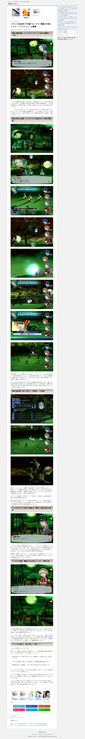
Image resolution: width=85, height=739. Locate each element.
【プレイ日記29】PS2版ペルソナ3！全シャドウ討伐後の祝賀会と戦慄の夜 (31, 725)
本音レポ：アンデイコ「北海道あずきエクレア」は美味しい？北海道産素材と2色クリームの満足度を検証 (67, 23)
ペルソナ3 (14, 717)
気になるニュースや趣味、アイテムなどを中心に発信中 (42, 734)
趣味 (15, 715)
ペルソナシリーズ (19, 717)
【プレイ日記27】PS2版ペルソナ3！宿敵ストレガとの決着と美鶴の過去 (30, 723)
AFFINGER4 (54, 736)
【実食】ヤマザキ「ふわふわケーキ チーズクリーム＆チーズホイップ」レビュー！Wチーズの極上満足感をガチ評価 (68, 28)
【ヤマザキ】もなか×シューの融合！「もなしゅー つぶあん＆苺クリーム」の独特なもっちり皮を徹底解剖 (68, 18)
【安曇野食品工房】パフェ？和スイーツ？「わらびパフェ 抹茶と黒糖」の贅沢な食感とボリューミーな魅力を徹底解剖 (68, 13)
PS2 (12, 715)
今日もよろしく (13, 4)
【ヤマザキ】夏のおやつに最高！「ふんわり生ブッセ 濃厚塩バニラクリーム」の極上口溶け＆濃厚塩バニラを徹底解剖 (68, 9)
